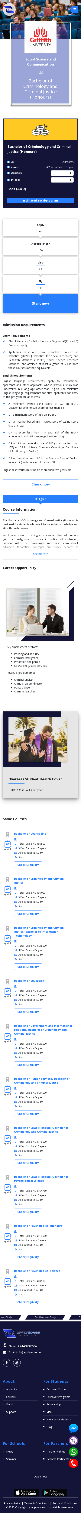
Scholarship (54, 1404)
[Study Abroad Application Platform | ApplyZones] (9, 9)
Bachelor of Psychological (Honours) (38, 1226)
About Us (12, 1389)
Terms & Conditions (36, 1503)
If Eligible (40, 499)
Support (11, 1412)
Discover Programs (58, 1397)
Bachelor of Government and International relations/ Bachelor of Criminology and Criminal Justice (43, 1029)
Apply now (40, 1476)
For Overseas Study (40, 1317)
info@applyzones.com (29, 1352)
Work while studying (59, 1419)
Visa (49, 1412)
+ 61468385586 (27, 1346)
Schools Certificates (59, 1459)
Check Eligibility (28, 865)
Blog (49, 1427)
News (9, 1451)
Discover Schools (57, 1389)
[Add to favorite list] (7, 834)
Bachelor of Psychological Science (37, 1271)
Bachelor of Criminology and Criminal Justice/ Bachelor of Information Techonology (39, 931)
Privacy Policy (12, 1503)
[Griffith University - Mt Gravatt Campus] (40, 37)
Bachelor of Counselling (30, 833)
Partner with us (56, 1451)
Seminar (11, 1459)
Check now (40, 484)
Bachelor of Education (29, 980)
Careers (11, 1397)
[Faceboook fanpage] (6, 1363)
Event (9, 1404)
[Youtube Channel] (17, 1363)
